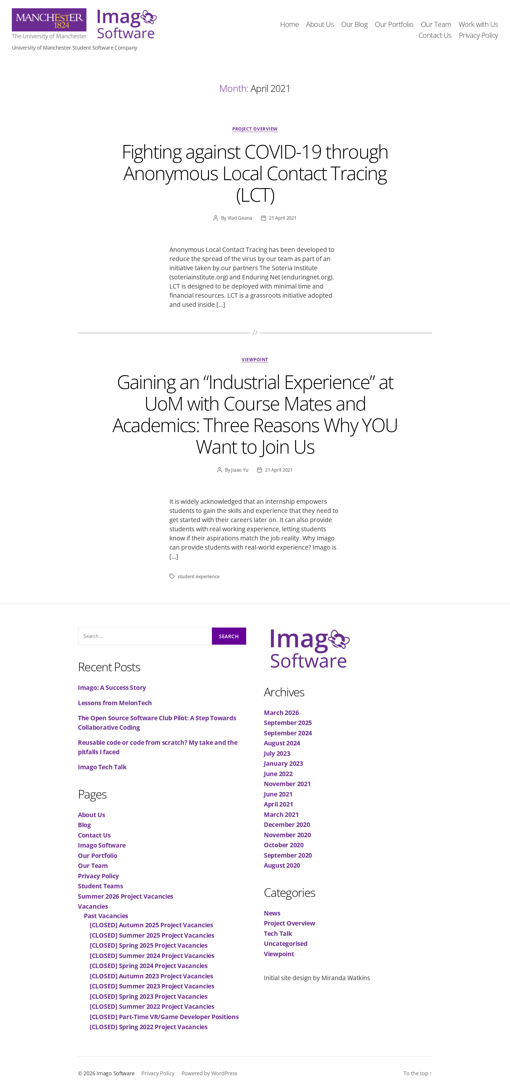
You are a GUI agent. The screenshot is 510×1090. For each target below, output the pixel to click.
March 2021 (281, 814)
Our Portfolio (394, 24)
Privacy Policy (478, 35)
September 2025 (288, 722)
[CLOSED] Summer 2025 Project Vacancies (152, 935)
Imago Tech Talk (102, 767)
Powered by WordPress (210, 1073)
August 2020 (282, 865)
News (272, 913)
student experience (199, 576)
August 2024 (282, 743)
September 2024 (288, 733)
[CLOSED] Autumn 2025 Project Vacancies (151, 925)
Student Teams (100, 886)
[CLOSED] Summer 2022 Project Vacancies (152, 1006)
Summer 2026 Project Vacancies (125, 896)
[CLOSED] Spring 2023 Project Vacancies (148, 996)
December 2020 (287, 824)
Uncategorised (286, 943)
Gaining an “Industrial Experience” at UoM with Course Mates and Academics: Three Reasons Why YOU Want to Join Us (255, 414)
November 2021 (287, 784)
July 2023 (277, 753)
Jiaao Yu (239, 470)
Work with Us (478, 24)
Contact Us (435, 35)
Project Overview (255, 129)
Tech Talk (278, 933)
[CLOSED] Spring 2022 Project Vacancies (148, 1027)
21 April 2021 (283, 218)
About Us (320, 24)
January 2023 (283, 763)
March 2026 (281, 712)
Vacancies (93, 906)
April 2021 (278, 804)
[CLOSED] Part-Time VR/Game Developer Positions (164, 1017)
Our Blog (354, 24)
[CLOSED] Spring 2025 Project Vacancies (148, 945)
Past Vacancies (106, 916)
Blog (84, 825)
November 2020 (287, 835)
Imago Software (102, 845)
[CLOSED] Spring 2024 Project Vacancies (148, 966)
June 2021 (278, 794)
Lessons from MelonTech (115, 703)
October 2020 (284, 845)
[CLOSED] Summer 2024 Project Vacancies (152, 955)
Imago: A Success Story (112, 687)
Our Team (436, 24)
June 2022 (278, 774)
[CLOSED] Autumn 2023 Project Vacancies (151, 976)
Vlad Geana (240, 218)
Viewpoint (255, 359)
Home (289, 24)
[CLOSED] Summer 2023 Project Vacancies (152, 986)
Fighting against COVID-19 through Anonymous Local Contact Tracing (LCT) (255, 173)
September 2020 (288, 855)
